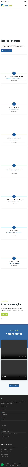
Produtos (4, 409)
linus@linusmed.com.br (7, 451)
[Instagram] (25, 1)
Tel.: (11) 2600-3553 (5, 1)
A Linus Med (4, 414)
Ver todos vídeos (14, 385)
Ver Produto (14, 80)
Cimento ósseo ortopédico (7, 431)
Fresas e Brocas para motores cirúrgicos (10, 433)
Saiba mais (4, 314)
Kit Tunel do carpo (5, 429)
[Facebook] (24, 1)
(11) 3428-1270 (5, 456)
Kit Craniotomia (5, 438)
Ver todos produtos (6, 50)
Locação (3, 412)
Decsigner (19, 465)
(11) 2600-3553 (5, 454)
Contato (3, 419)
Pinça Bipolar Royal (6, 436)
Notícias (3, 417)
